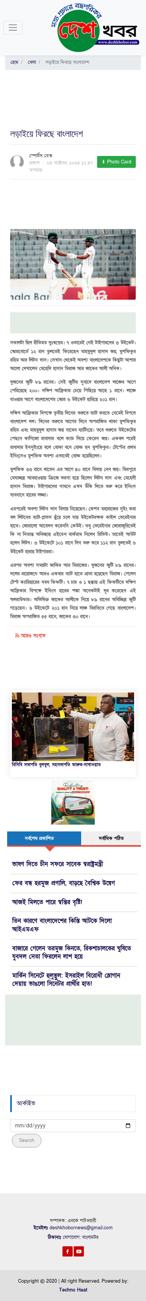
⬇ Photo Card (116, 162)
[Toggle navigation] (12, 27)
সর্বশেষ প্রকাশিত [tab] (39, 838)
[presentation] (15, 719)
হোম (14, 62)
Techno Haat (73, 1290)
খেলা (30, 62)
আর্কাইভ (26, 1103)
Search (26, 1140)
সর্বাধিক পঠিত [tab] (111, 838)
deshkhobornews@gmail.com (81, 1228)
